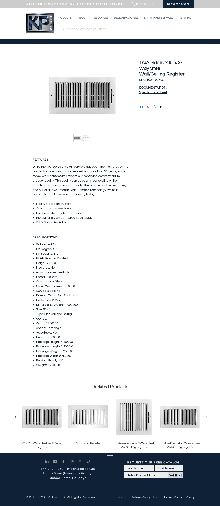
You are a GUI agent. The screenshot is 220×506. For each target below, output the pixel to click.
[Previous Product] (16, 417)
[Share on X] (161, 107)
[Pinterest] (88, 461)
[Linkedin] (47, 461)
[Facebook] (63, 461)
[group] (111, 423)
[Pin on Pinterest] (148, 107)
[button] (185, 17)
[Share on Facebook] (141, 107)
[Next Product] (206, 417)
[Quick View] (42, 417)
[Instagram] (71, 461)
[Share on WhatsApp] (154, 107)
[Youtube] (55, 461)
